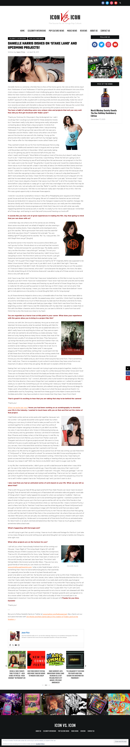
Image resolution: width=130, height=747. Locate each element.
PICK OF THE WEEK (105, 84)
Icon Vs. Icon (65, 725)
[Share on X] (128, 368)
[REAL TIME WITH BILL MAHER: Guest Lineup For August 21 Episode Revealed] (75, 652)
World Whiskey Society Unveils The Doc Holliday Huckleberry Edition (104, 113)
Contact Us (105, 31)
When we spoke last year (17, 408)
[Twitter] (13, 645)
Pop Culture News (56, 31)
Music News (72, 31)
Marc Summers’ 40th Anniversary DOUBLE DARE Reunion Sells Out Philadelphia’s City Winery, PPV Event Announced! (36, 677)
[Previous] (6, 666)
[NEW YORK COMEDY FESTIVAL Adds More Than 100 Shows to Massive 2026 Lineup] (17, 652)
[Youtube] (16, 645)
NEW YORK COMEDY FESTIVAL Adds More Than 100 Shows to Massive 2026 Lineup (17, 673)
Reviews (83, 31)
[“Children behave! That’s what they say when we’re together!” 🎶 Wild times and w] (54, 704)
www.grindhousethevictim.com (20, 567)
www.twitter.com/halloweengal (55, 614)
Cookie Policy (40, 744)
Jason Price (20, 52)
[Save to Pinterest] (128, 378)
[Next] (85, 666)
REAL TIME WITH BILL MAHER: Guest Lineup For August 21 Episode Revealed (75, 673)
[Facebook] (10, 645)
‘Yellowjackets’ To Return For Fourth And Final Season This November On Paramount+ (56, 675)
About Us (94, 31)
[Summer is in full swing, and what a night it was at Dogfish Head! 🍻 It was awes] (32, 704)
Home (22, 31)
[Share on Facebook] (128, 373)
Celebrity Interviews (37, 31)
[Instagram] (19, 645)
